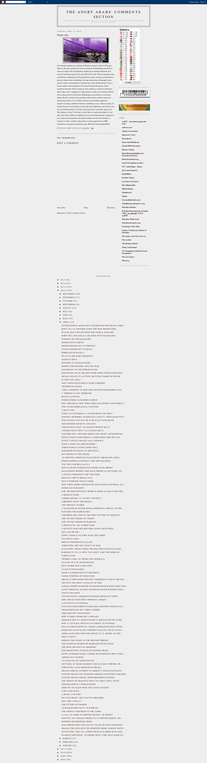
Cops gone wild (70, 691)
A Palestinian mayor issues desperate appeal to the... (92, 508)
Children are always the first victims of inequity (91, 515)
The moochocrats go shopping (79, 647)
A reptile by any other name (78, 525)
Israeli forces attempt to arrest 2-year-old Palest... (92, 670)
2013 (63, 287)
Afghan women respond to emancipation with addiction (94, 586)
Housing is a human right (76, 363)
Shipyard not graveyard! (76, 613)
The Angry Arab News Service (134, 236)
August (67, 308)
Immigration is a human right (79, 684)
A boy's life (68, 410)
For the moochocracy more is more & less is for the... (93, 491)
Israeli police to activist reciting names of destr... (92, 376)
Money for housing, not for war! (81, 366)
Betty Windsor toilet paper (78, 481)
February (68, 742)
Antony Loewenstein (130, 131)
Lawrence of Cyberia (130, 181)
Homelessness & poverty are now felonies (86, 461)
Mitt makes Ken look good (77, 565)
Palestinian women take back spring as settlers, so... (92, 471)
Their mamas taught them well (80, 447)
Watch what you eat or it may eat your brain (88, 420)
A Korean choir (70, 495)
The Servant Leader (73, 505)
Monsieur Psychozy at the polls (80, 450)
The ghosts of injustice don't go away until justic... (92, 681)
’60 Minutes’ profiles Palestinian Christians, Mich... (91, 457)
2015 (63, 279)
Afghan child (69, 359)
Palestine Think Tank (130, 219)
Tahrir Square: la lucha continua (81, 498)
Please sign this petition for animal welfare (88, 332)
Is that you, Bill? (71, 379)
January (68, 745)
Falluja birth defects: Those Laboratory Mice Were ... (93, 626)
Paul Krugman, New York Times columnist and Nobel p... (94, 403)
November (69, 297)
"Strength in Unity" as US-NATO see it (83, 430)
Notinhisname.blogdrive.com (133, 203)
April (66, 322)
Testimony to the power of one (79, 369)
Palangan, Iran (70, 538)
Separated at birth (73, 342)
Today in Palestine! (129, 247)
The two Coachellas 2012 (76, 464)
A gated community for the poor (81, 474)
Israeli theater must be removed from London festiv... (93, 728)
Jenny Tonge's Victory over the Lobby (83, 535)
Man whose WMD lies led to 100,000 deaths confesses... (93, 725)
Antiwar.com (127, 127)
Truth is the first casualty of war (82, 582)
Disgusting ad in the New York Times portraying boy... (93, 373)
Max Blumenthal (128, 185)
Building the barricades (76, 511)
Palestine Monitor (129, 207)
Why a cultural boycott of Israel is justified (88, 623)
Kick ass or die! (70, 532)
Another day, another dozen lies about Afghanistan (92, 434)
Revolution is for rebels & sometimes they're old (91, 437)
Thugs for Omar (71, 593)
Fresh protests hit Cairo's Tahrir (81, 609)
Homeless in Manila (73, 352)
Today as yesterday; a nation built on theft (87, 413)
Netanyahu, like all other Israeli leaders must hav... (93, 731)
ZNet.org (125, 260)
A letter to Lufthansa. (75, 603)
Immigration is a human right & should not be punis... (92, 620)
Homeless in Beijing (73, 488)
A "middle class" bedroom (77, 393)
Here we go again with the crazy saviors (85, 687)
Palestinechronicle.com (131, 222)
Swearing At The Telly (131, 226)
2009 (63, 756)
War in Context (128, 256)
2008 (63, 759)
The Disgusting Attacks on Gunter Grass (85, 650)
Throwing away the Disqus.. (77, 501)
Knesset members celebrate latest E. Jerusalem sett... (93, 417)
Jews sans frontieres (130, 170)
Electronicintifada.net (130, 142)
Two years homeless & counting (80, 406)
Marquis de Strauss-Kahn (76, 339)
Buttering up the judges (76, 454)
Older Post (111, 207)
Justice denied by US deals (77, 349)
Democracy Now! (128, 134)
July (65, 311)
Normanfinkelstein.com (131, 199)
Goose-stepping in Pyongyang (78, 576)
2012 (63, 290)
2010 (63, 752)
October (68, 301)
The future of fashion (74, 704)
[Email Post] (92, 128)
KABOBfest (126, 174)
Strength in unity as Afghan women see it (86, 427)
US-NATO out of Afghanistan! (78, 562)
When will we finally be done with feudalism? (89, 335)
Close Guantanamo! (73, 569)
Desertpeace (127, 138)
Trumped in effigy (72, 386)
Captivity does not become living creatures (87, 528)
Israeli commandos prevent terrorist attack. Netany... (94, 579)
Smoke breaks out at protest (78, 345)
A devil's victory (71, 694)
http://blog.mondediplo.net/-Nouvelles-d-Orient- (133, 154)
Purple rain (68, 555)
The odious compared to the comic (82, 711)
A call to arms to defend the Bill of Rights (87, 714)
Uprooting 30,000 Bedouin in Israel (81, 667)
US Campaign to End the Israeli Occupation (134, 252)
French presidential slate (77, 542)
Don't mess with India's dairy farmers (83, 383)
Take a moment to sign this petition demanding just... (92, 390)
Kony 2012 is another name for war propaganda (89, 329)
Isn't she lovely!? (72, 701)
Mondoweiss (127, 192)
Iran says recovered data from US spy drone (87, 467)
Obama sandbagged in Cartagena (80, 572)
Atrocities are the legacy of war (81, 545)
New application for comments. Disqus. (84, 599)
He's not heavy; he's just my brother (83, 697)
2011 (63, 749)
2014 (63, 283)
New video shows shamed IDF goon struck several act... (93, 484)
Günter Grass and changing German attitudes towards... (95, 674)
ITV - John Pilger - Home (132, 166)
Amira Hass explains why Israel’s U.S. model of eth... (92, 633)
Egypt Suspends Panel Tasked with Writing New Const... (93, 654)
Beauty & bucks (71, 396)
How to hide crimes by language (80, 616)
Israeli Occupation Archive (132, 162)
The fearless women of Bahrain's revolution (88, 643)
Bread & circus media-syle (77, 477)
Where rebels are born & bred (79, 400)
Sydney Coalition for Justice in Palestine (134, 231)
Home (86, 207)
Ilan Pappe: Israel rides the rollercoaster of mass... (92, 549)
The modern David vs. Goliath (78, 423)
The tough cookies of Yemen (78, 518)
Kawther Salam (128, 177)
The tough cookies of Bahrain (79, 522)
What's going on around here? (79, 444)
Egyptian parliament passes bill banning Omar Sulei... (93, 606)
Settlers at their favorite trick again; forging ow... (92, 664)
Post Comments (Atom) (76, 213)
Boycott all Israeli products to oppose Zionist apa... (92, 718)
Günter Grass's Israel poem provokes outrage (88, 677)
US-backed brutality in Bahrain (80, 708)
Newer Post (61, 207)
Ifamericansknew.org (130, 159)
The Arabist (126, 239)
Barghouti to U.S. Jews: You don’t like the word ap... (91, 552)
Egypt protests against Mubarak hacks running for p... (93, 589)
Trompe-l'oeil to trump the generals (83, 559)
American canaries (73, 657)
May (65, 318)
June (66, 315)
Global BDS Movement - (131, 145)
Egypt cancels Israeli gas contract (83, 440)
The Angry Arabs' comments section (103, 14)
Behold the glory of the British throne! (85, 640)
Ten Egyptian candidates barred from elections (90, 596)
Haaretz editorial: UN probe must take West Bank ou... (93, 735)
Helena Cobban (128, 149)
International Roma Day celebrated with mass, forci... (93, 325)
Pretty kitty (69, 637)
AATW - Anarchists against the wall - (134, 122)
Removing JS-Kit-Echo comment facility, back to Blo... (93, 630)
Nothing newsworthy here (77, 721)
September (69, 304)
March (67, 738)
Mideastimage (127, 188)
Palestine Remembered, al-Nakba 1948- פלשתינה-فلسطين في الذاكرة (135, 213)
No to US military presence (77, 356)
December (69, 294)
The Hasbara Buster (130, 243)
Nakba (124, 196)
